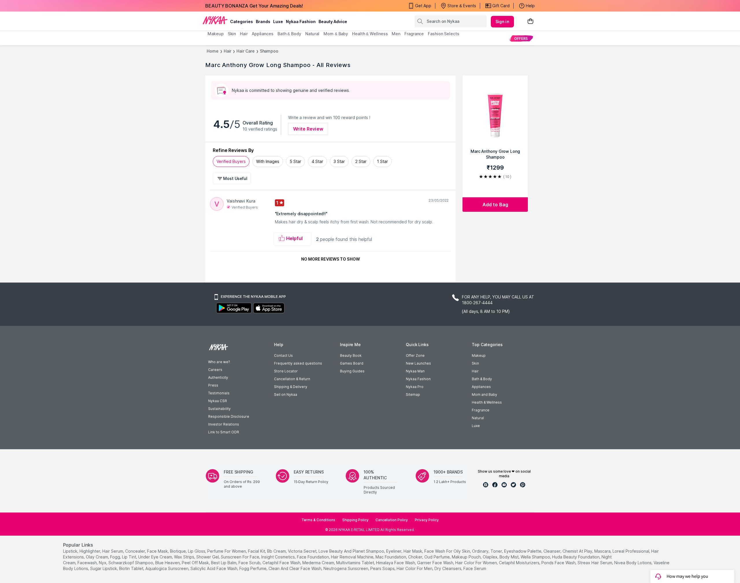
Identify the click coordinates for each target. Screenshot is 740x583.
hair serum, (113, 551)
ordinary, (480, 551)
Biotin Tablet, (131, 568)
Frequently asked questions (298, 363)
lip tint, (129, 556)
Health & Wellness (487, 402)
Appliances (481, 387)
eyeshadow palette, (523, 551)
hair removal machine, (352, 556)
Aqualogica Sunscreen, (167, 568)
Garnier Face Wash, (435, 562)
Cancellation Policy (391, 520)
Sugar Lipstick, (104, 568)
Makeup (479, 355)
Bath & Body (482, 379)
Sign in (502, 21)
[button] (232, 178)
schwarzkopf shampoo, (131, 562)
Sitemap (413, 394)
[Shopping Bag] (530, 21)
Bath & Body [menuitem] (289, 33)
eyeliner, (394, 551)
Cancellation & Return (292, 379)
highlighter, (90, 551)
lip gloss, (197, 551)
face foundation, (313, 556)
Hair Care (245, 51)
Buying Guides (352, 371)
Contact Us (283, 355)
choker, (415, 556)
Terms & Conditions (318, 520)
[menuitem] (521, 38)
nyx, (103, 562)
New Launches (418, 363)
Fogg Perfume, (253, 568)
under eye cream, (155, 556)
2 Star (361, 161)
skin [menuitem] (232, 33)
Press (213, 385)
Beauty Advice (333, 21)
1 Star (382, 161)
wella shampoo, (536, 556)
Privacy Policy (427, 520)
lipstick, (70, 551)
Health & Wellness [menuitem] (370, 33)
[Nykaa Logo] (215, 20)
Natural (478, 418)
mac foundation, (391, 556)
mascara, (602, 551)
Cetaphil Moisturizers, (519, 562)
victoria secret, (302, 551)
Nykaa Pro (414, 387)
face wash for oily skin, (447, 551)
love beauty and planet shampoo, (352, 551)
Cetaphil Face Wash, (281, 562)
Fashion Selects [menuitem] (443, 33)
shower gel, (208, 556)
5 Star (295, 161)
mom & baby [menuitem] (335, 33)
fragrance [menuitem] (414, 33)
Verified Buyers (231, 161)
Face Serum (474, 568)
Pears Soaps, (382, 568)
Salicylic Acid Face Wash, (214, 568)
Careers (215, 369)
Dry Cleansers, (448, 568)
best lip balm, (224, 562)
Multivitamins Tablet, (355, 562)
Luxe (476, 426)
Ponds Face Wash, (558, 562)
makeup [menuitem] (215, 33)
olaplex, (490, 556)
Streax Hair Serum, (595, 562)
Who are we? (219, 362)
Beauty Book (351, 355)
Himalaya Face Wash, (396, 562)
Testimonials (219, 393)
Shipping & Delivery (290, 387)
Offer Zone (415, 355)
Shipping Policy (355, 520)
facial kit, (257, 551)
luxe (278, 21)
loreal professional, (631, 551)
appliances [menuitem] (262, 33)
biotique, (178, 551)
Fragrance (480, 410)
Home (213, 51)
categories (241, 21)
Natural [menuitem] (312, 33)
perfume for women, (227, 551)
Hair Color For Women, (476, 562)
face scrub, (249, 562)
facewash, (87, 562)
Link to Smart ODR (223, 432)
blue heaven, (168, 562)
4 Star (317, 161)
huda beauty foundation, (576, 556)
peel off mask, (196, 562)
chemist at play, (578, 551)
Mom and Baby (484, 394)
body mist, (509, 556)
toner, (497, 551)
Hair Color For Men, (415, 568)
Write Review (308, 129)
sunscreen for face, (240, 556)
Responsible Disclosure (228, 416)
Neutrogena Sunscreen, (346, 568)
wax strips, (184, 556)
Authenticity (218, 377)
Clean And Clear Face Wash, (295, 568)
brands (263, 21)
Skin (475, 363)
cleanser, (552, 551)
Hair (228, 51)
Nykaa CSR (217, 401)
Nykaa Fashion (301, 21)
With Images (267, 161)
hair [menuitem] (244, 33)
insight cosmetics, (278, 556)
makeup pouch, (467, 556)
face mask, (158, 551)
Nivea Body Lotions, (633, 562)
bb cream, (277, 551)
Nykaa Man (415, 371)
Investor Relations (223, 424)
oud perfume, (437, 556)
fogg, (115, 556)
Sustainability (219, 408)
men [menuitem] (396, 33)
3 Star (339, 161)
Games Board (351, 363)
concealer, (135, 551)
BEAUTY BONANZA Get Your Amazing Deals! (254, 6)
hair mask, (413, 551)
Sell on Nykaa (285, 394)
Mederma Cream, (318, 562)
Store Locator (286, 371)
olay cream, (97, 556)
